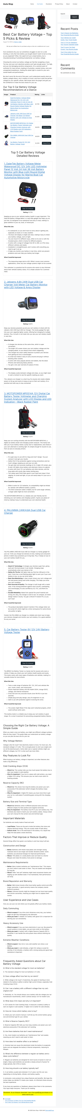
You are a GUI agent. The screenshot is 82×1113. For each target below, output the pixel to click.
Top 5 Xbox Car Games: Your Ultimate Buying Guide (19, 1102)
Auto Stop (8, 4)
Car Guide (40, 4)
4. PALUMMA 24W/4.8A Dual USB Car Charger (25, 511)
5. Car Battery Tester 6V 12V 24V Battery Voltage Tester (26, 631)
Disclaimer (49, 4)
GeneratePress (49, 1110)
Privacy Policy (59, 4)
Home (32, 4)
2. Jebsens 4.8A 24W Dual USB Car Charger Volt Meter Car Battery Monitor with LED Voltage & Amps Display (25, 284)
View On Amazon (27, 208)
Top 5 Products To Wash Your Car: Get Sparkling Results (20, 1100)
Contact (75, 4)
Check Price (46, 104)
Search (63, 14)
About (68, 4)
